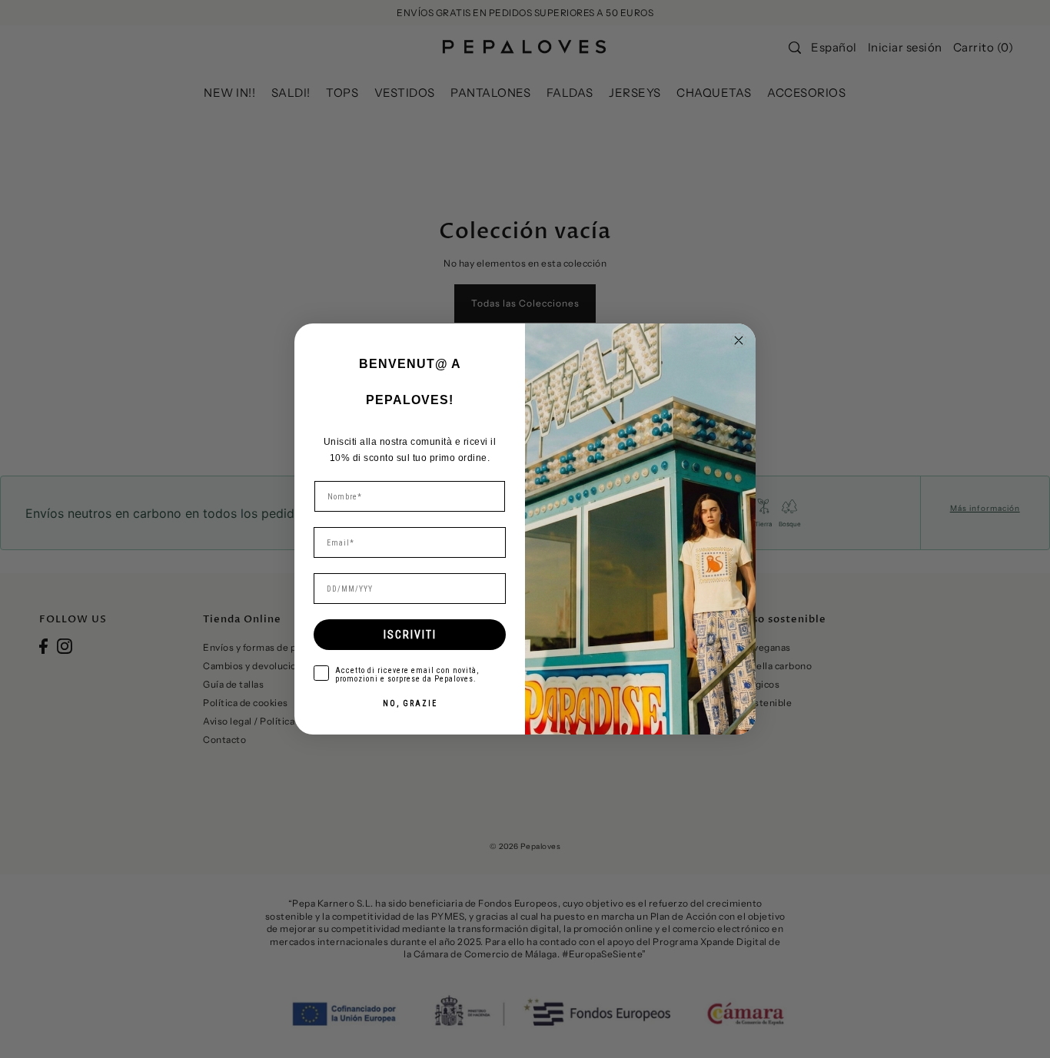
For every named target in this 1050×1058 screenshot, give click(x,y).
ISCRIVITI (410, 634)
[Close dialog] (738, 340)
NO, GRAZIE (410, 703)
